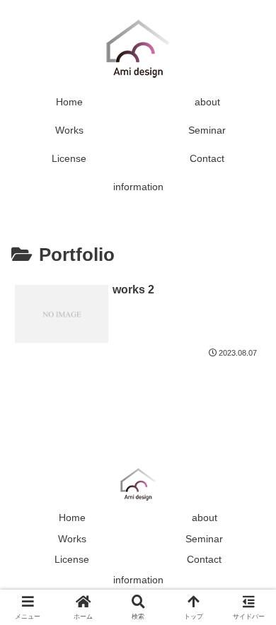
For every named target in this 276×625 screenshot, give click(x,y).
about (204, 517)
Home (72, 517)
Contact (204, 559)
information (138, 579)
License (71, 559)
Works (72, 538)
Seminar (204, 538)
